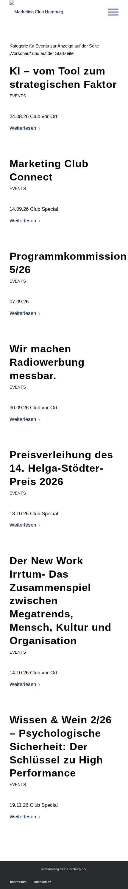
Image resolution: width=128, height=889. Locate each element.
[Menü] (110, 12)
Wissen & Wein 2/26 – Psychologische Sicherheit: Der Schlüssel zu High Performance (61, 746)
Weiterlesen (23, 128)
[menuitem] (110, 12)
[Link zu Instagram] (114, 875)
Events (18, 96)
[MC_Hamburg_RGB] (53, 12)
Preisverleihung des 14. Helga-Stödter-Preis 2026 (61, 468)
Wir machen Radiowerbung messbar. (47, 362)
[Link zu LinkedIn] (105, 875)
